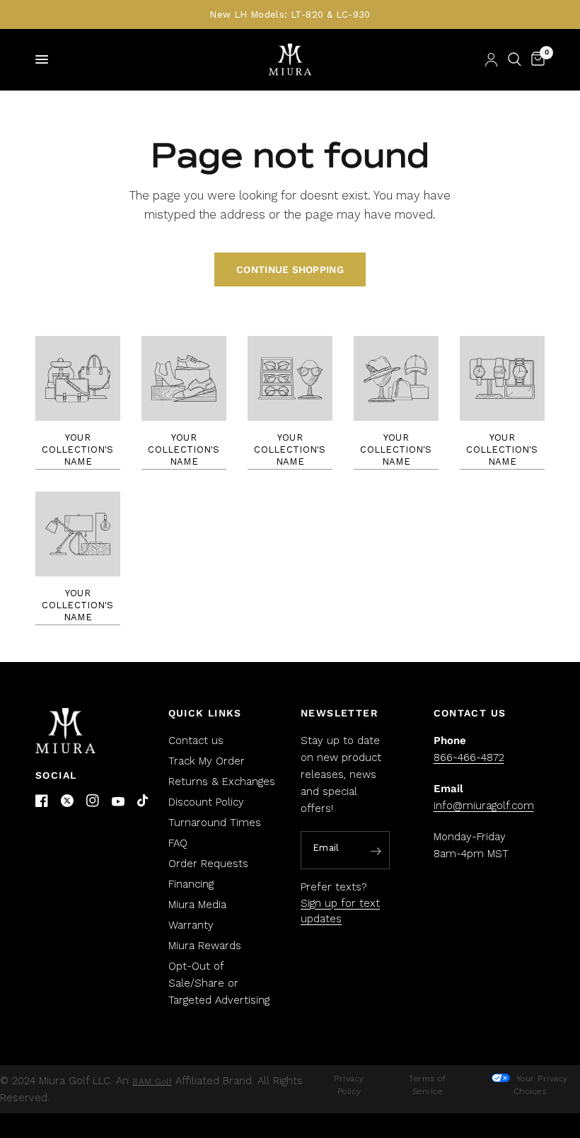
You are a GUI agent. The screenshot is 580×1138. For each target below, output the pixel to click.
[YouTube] (118, 801)
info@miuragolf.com (484, 805)
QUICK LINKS (205, 713)
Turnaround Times (214, 822)
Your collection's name (77, 449)
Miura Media (197, 904)
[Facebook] (41, 800)
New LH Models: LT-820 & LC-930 (290, 14)
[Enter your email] (375, 850)
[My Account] (491, 59)
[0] (535, 59)
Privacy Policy (349, 1085)
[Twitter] (67, 800)
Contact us (196, 740)
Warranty (191, 925)
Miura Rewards (204, 945)
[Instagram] (92, 800)
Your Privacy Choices (540, 1085)
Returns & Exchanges (221, 781)
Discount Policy (206, 802)
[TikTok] (143, 801)
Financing (191, 884)
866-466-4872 (469, 757)
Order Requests (208, 863)
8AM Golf (152, 1081)
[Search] (514, 59)
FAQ (177, 843)
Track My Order (206, 761)
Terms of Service (427, 1085)
